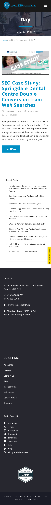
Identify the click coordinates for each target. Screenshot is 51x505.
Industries (9, 392)
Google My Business (18, 452)
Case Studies (11, 115)
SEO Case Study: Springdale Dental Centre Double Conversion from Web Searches (23, 94)
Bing (10, 448)
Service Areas (10, 397)
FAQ (6, 381)
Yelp (10, 444)
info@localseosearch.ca (18, 304)
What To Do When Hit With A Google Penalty (27, 224)
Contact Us (9, 375)
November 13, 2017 (13, 111)
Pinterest (12, 434)
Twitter (11, 426)
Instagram (13, 430)
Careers (7, 370)
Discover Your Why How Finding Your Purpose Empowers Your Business (27, 230)
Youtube (12, 441)
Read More (11, 149)
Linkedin (12, 437)
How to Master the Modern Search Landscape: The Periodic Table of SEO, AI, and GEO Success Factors (28, 188)
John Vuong (33, 111)
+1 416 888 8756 (15, 295)
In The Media (10, 386)
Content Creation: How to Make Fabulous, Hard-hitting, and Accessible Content (28, 237)
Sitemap (8, 403)
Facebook (13, 423)
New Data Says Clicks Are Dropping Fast (25, 203)
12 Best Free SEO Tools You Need (23, 252)
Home (4, 40)
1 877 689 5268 (11, 298)
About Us (8, 364)
